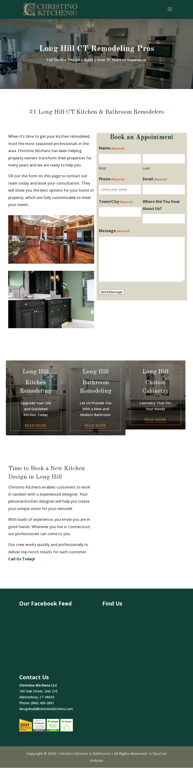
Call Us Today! (21, 559)
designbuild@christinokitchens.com (46, 709)
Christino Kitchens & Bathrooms (85, 753)
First (102, 168)
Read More (36, 425)
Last (146, 168)
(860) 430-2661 (42, 703)
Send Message (111, 292)
